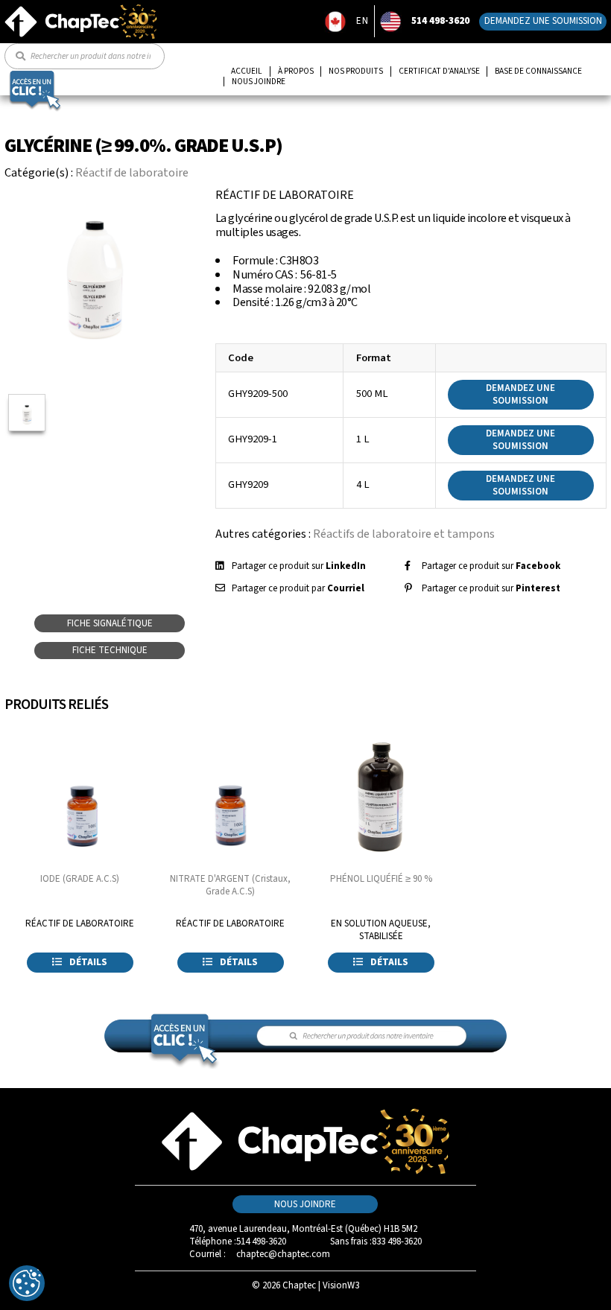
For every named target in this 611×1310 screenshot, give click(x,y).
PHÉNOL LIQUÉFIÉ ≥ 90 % (381, 878)
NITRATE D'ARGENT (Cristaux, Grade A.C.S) (230, 885)
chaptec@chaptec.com (283, 1254)
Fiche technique (110, 650)
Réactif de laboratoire (132, 173)
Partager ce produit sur (299, 566)
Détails (87, 962)
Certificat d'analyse (439, 71)
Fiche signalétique (110, 623)
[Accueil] (80, 9)
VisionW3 (341, 1285)
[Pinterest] (408, 588)
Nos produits (356, 71)
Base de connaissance (538, 71)
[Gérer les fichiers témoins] (27, 1283)
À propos (296, 71)
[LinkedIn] (219, 566)
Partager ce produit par (298, 588)
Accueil (246, 71)
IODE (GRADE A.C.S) (79, 878)
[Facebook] (408, 566)
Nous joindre (258, 82)
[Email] (220, 588)
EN (362, 21)
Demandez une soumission (543, 21)
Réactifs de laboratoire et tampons (404, 534)
